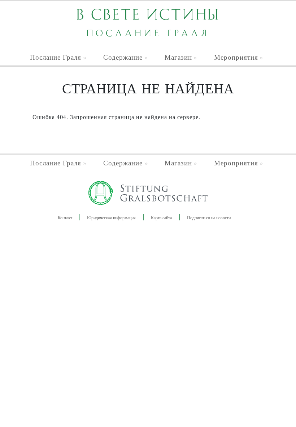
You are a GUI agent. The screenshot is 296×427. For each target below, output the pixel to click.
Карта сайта (161, 217)
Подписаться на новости (209, 217)
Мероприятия (236, 57)
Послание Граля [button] (55, 57)
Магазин (178, 57)
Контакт (65, 217)
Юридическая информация (111, 217)
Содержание (123, 57)
